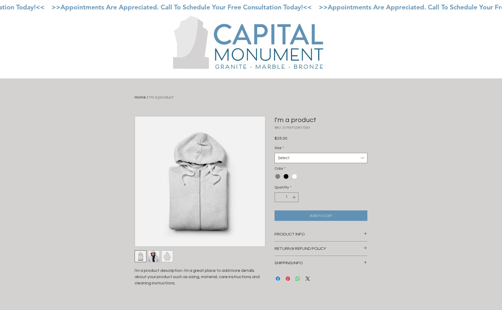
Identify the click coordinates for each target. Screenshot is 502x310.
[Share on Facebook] (278, 278)
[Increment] (294, 197)
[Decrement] (278, 197)
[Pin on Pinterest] (288, 278)
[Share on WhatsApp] (298, 278)
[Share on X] (308, 278)
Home (140, 97)
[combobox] (321, 158)
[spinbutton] (286, 197)
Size (279, 148)
